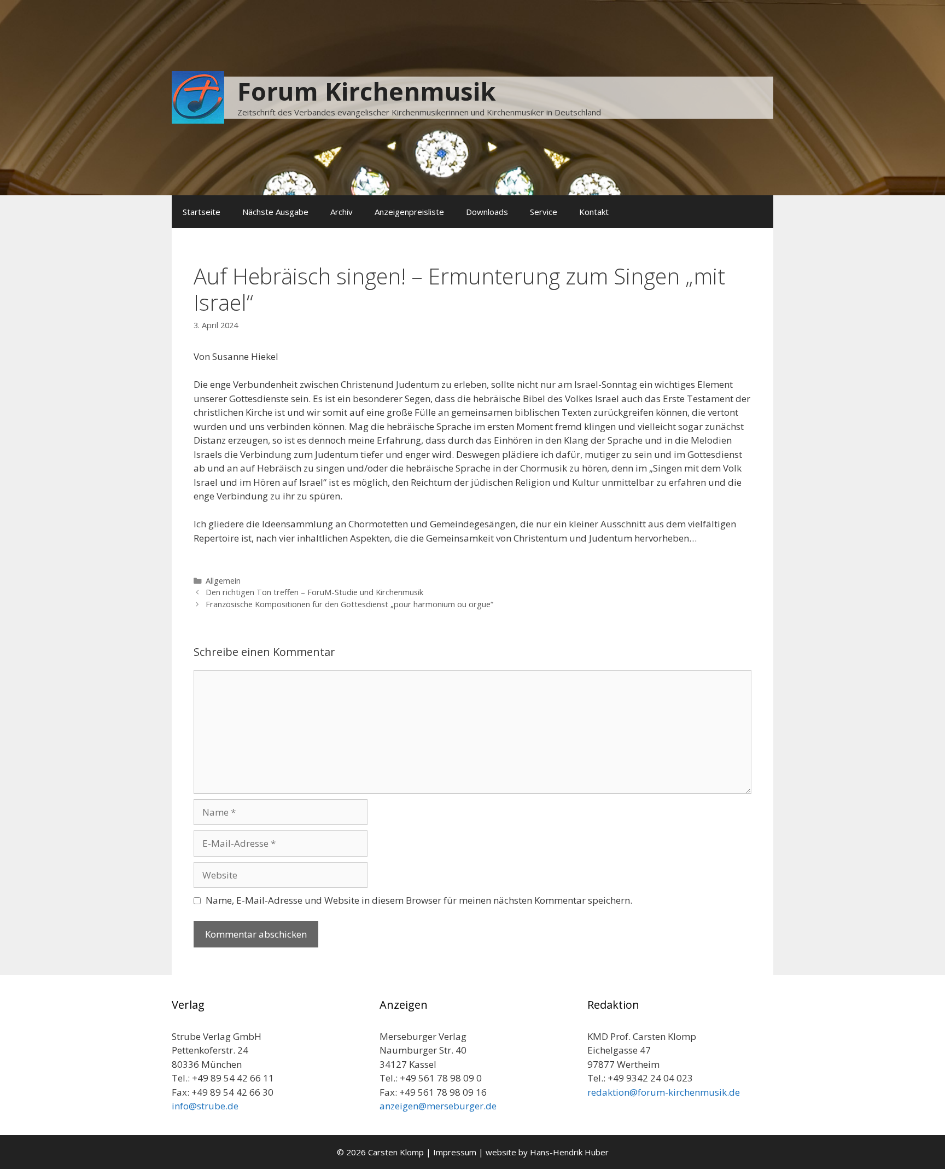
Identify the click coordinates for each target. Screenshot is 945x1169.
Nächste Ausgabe (275, 211)
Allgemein (223, 580)
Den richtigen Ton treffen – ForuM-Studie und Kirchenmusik (314, 592)
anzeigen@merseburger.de (438, 1106)
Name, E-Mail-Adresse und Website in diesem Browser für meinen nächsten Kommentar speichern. (419, 900)
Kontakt (594, 211)
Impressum (454, 1152)
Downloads (487, 211)
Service (543, 211)
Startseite (201, 211)
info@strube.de (205, 1106)
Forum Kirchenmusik (366, 91)
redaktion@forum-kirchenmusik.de (663, 1092)
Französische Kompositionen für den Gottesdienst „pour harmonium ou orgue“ (349, 604)
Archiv (341, 211)
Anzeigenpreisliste (409, 211)
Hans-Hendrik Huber (569, 1152)
